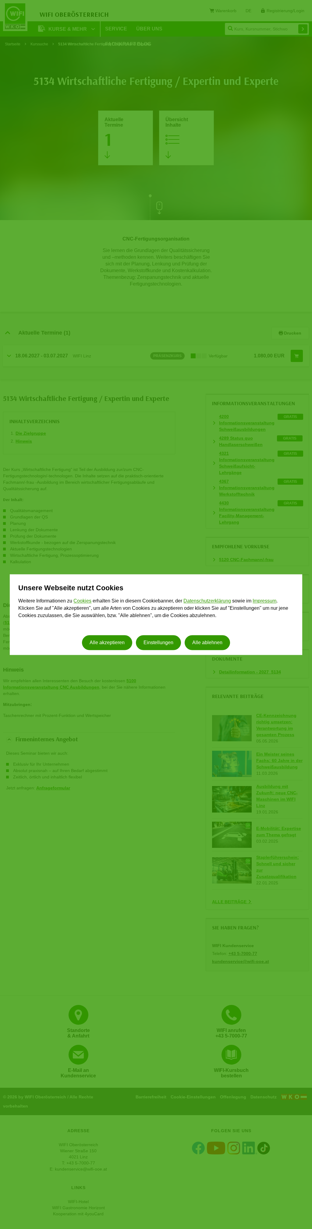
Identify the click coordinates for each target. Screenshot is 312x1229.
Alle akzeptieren (107, 642)
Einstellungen (158, 642)
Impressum (264, 601)
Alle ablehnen (207, 642)
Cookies (82, 601)
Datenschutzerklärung (207, 601)
